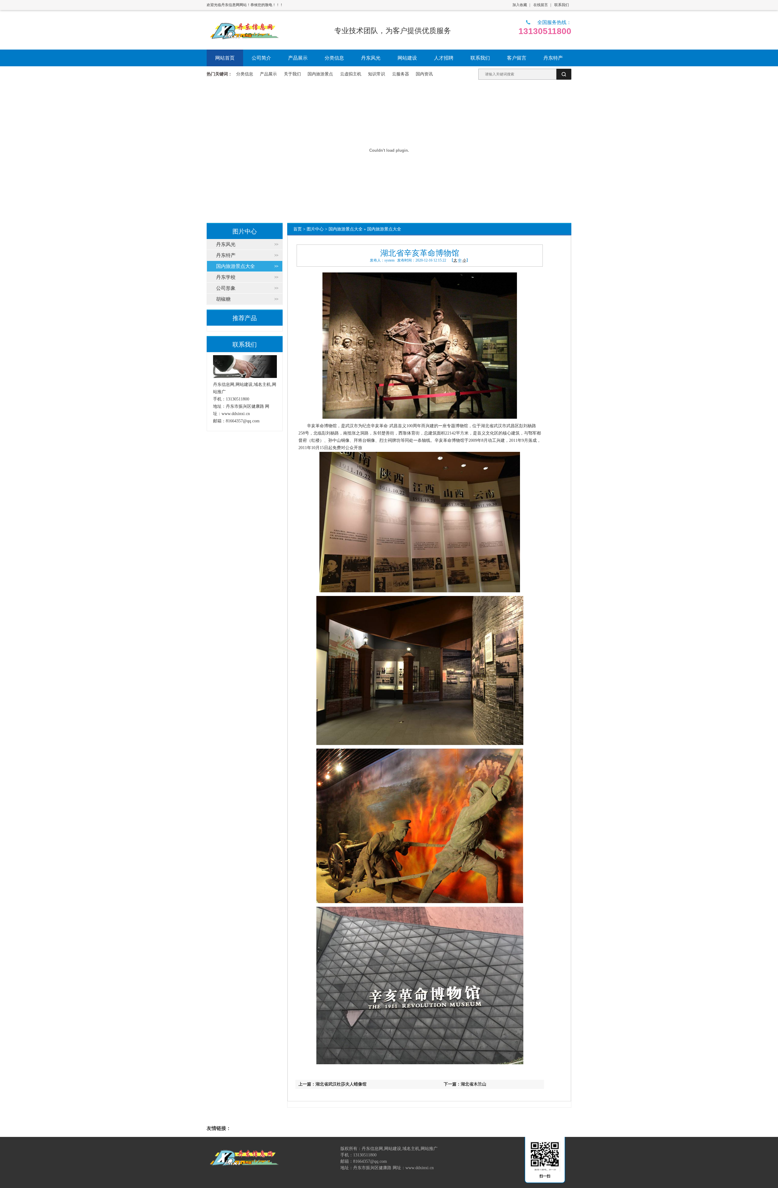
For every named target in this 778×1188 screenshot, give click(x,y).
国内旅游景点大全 (346, 229)
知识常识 (376, 74)
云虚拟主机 (350, 74)
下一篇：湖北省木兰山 (465, 1084)
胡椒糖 (223, 299)
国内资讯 (424, 74)
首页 (297, 229)
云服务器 (400, 74)
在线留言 (540, 5)
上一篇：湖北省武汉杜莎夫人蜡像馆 (332, 1084)
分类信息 (244, 74)
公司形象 (226, 288)
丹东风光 (226, 244)
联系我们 (561, 5)
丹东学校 (226, 277)
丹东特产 (226, 255)
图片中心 (315, 229)
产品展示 (268, 74)
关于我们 (292, 74)
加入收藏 (519, 5)
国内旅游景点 (320, 74)
